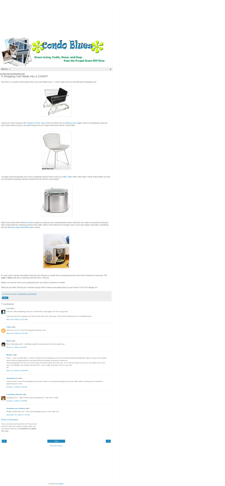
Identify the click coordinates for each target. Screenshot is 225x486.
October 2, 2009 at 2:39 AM (16, 387)
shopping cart (12, 378)
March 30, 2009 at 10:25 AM (17, 319)
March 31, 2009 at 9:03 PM (16, 347)
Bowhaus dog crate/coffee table (21, 227)
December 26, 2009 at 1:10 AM (18, 415)
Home (56, 441)
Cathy (8, 327)
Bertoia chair (71, 123)
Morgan (9, 355)
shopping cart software (15, 408)
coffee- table (67, 177)
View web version (56, 446)
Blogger (61, 484)
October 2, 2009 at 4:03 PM (16, 401)
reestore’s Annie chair (36, 123)
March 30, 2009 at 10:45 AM (17, 333)
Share (5, 298)
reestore (30, 223)
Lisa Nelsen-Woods (14, 394)
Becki (8, 341)
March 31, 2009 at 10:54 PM (17, 370)
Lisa (8, 308)
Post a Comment (9, 419)
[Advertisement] (56, 20)
